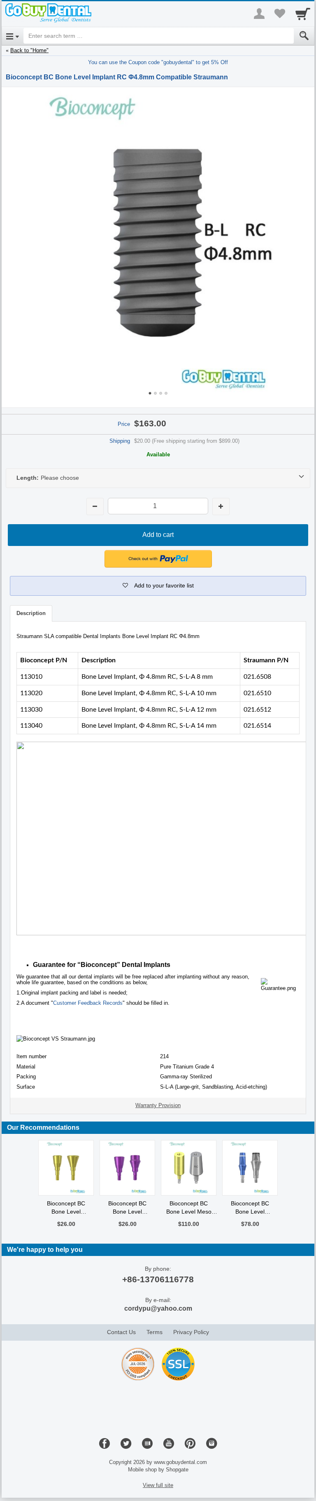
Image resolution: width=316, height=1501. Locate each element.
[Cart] (302, 13)
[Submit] (304, 35)
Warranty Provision (158, 1105)
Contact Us (121, 1332)
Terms (154, 1332)
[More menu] (259, 13)
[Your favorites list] (279, 13)
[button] (158, 586)
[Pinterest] (190, 1444)
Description (31, 613)
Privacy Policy (191, 1332)
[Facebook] (104, 1444)
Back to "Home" (29, 50)
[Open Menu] (12, 35)
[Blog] (147, 1444)
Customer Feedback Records (88, 1003)
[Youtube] (168, 1444)
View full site (158, 1485)
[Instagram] (211, 1444)
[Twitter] (126, 1444)
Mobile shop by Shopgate (158, 1469)
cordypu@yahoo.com (158, 1308)
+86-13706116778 (158, 1279)
